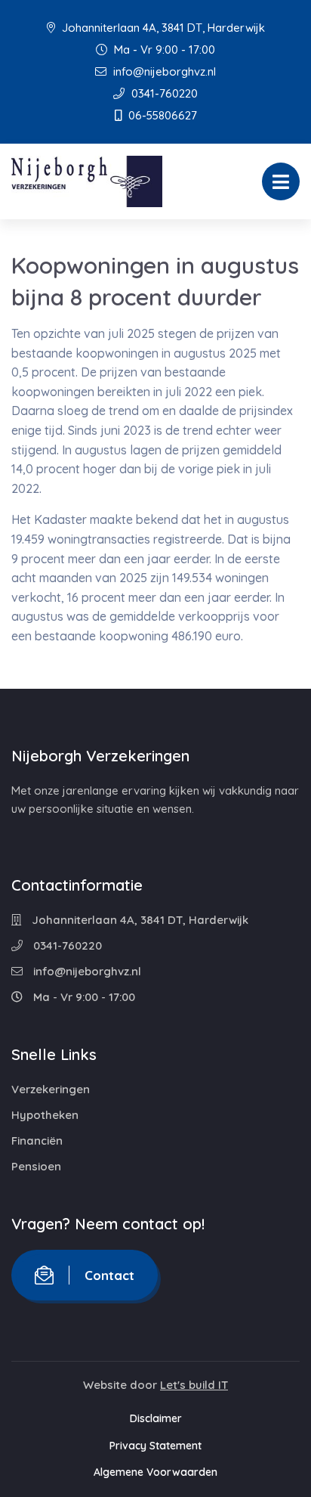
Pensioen (36, 1166)
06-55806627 (161, 115)
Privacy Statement (155, 1445)
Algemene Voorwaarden (155, 1472)
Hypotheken (45, 1115)
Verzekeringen (50, 1089)
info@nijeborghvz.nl (163, 71)
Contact (109, 1275)
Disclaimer (156, 1418)
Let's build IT (194, 1385)
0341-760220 (163, 93)
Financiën (37, 1140)
